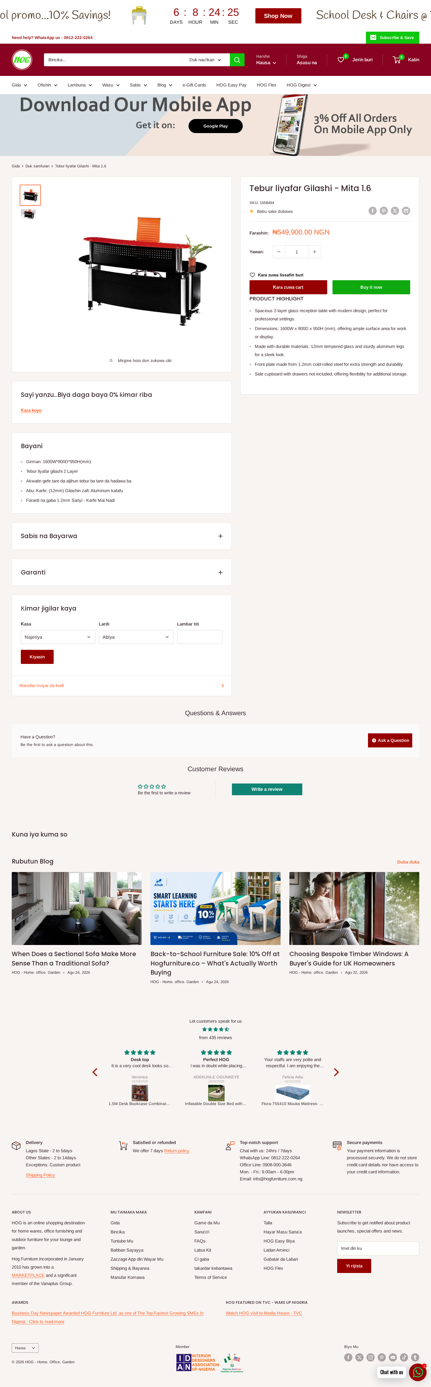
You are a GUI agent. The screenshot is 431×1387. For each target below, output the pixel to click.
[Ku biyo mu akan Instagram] (370, 1357)
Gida (16, 84)
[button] (96, 1072)
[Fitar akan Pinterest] (384, 210)
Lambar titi (188, 623)
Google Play (215, 126)
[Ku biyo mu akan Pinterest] (382, 1357)
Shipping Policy (40, 1174)
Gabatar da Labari (281, 1259)
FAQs (200, 1240)
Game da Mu (207, 1222)
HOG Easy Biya (279, 1240)
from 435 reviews (215, 1037)
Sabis (135, 84)
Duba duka (408, 861)
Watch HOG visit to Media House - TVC (264, 1312)
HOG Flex (266, 84)
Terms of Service (210, 1277)
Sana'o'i (201, 1231)
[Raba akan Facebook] (373, 210)
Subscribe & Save (397, 37)
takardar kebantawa (213, 1268)
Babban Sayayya (127, 1249)
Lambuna (77, 84)
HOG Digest (298, 84)
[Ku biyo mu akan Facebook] (348, 1357)
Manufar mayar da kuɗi (41, 685)
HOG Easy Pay (231, 84)
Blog (161, 84)
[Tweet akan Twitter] (395, 210)
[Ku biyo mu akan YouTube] (393, 1357)
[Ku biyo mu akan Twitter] (359, 1357)
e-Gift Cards (194, 84)
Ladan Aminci (276, 1249)
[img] (215, 1029)
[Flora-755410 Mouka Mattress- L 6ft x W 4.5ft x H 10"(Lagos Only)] (293, 1093)
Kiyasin (37, 656)
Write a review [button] (267, 789)
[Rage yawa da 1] (279, 252)
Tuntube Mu (122, 1240)
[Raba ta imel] (406, 210)
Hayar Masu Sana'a (283, 1231)
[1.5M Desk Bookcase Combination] (139, 1093)
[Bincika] (237, 59)
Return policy (176, 1150)
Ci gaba (201, 1259)
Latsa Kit (202, 1249)
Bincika (118, 1231)
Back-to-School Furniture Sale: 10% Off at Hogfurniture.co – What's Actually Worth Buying (215, 963)
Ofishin (44, 84)
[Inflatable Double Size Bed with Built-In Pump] (216, 1093)
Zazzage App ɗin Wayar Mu (137, 1259)
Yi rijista (354, 1265)
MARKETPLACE (28, 1275)
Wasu (107, 84)
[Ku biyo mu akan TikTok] (404, 1357)
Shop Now (191, 16)
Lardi (104, 623)
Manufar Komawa (128, 1277)
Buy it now (371, 287)
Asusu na (307, 62)
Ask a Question (393, 740)
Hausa (20, 1348)
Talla (268, 1222)
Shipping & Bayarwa (130, 1268)
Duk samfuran (37, 166)
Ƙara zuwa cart (288, 287)
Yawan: (257, 251)
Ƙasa (26, 623)
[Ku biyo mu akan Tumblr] (415, 1357)
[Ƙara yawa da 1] (314, 252)
